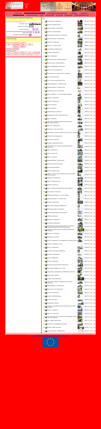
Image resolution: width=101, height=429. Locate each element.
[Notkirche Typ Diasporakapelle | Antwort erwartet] (46, 223)
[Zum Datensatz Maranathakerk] (80, 168)
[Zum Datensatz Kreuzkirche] (80, 147)
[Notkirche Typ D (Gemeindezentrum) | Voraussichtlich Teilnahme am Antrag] (46, 196)
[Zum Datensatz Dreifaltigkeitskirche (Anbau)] (80, 325)
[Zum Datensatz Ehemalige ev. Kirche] (79, 245)
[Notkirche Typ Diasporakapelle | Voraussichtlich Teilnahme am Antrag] (46, 262)
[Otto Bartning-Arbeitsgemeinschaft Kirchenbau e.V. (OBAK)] (14, 8)
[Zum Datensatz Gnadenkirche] (80, 22)
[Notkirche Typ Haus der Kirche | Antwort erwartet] (46, 317)
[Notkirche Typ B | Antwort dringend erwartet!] (46, 136)
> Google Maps (68, 15)
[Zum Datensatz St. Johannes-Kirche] (79, 200)
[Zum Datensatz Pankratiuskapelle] (80, 33)
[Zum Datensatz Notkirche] (81, 304)
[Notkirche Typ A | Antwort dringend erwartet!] (46, 49)
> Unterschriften (50, 15)
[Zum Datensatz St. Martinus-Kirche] (80, 85)
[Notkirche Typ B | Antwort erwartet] (46, 29)
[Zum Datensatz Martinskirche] (80, 213)
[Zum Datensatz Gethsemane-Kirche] (80, 182)
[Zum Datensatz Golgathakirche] (80, 283)
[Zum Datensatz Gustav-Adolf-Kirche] (81, 280)
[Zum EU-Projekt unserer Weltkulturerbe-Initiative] (50, 346)
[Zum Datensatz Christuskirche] (79, 53)
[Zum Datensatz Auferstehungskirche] (79, 137)
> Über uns (18, 13)
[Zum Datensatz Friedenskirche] (80, 29)
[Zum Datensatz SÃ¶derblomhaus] (80, 332)
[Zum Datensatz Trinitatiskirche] (79, 36)
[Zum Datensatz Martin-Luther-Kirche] (80, 165)
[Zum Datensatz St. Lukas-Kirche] (80, 314)
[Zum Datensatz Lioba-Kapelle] (80, 273)
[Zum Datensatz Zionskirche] (80, 106)
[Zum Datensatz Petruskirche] (80, 186)
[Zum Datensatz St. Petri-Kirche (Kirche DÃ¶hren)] (79, 95)
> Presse (41, 15)
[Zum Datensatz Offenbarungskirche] (80, 60)
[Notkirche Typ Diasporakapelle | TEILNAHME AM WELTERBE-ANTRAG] (46, 56)
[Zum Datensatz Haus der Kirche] (80, 318)
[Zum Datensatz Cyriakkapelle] (80, 57)
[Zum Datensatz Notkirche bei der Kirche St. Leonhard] (79, 133)
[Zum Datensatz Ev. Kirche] (80, 269)
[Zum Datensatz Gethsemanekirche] (80, 64)
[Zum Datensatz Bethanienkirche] (80, 50)
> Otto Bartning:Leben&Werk (34, 13)
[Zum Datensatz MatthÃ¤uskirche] (80, 26)
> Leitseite (83, 13)
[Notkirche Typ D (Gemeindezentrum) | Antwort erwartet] (46, 175)
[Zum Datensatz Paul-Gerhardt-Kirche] (79, 71)
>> (94, 21)
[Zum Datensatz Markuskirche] (80, 217)
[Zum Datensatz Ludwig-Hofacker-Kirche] (79, 144)
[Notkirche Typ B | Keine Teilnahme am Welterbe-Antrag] (46, 60)
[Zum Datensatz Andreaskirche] (80, 67)
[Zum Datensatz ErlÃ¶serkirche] (80, 126)
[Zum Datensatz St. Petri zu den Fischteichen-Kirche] (79, 175)
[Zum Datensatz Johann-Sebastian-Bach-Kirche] (79, 81)
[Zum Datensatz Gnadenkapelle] (80, 224)
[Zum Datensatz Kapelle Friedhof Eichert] (80, 321)
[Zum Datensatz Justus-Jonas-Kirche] (80, 130)
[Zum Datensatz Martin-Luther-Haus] (81, 328)
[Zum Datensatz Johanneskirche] (80, 39)
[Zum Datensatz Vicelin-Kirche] (79, 109)
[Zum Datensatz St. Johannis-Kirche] (80, 46)
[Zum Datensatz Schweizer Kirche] (80, 172)
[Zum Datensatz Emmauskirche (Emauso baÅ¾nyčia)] (80, 307)
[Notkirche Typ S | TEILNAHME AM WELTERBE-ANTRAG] (46, 168)
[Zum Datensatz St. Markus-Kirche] (79, 88)
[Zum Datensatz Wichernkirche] (80, 99)
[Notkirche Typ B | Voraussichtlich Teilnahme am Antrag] (46, 63)
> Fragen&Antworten (31, 15)
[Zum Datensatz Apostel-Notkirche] (80, 78)
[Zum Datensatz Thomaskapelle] (80, 241)
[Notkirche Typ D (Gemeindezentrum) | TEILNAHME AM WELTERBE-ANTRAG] (46, 53)
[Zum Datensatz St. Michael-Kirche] (80, 287)
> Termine (73, 13)
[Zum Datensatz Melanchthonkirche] (79, 116)
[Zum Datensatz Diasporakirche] (79, 255)
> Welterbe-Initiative (18, 15)
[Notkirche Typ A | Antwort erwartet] (46, 171)
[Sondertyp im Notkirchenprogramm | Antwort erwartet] (46, 321)
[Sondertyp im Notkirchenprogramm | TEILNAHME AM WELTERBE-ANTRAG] (46, 331)
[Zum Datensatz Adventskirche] (79, 92)
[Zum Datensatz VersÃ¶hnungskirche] (79, 297)
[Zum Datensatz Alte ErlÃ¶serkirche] (79, 207)
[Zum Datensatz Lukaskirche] (80, 158)
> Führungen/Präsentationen (57, 13)
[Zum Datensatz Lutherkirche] (79, 113)
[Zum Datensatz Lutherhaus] (80, 276)
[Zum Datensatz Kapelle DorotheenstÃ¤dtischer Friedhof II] (80, 227)
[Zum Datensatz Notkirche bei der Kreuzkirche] (80, 123)
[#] (30, 24)
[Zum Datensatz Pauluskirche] (80, 193)
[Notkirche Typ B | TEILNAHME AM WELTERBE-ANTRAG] (46, 22)
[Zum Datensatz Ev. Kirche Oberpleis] (79, 196)
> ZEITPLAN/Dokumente (81, 15)
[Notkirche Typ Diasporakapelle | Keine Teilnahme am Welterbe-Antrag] (46, 248)
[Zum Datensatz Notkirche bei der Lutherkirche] (80, 74)
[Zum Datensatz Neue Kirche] (80, 154)
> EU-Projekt (59, 15)
